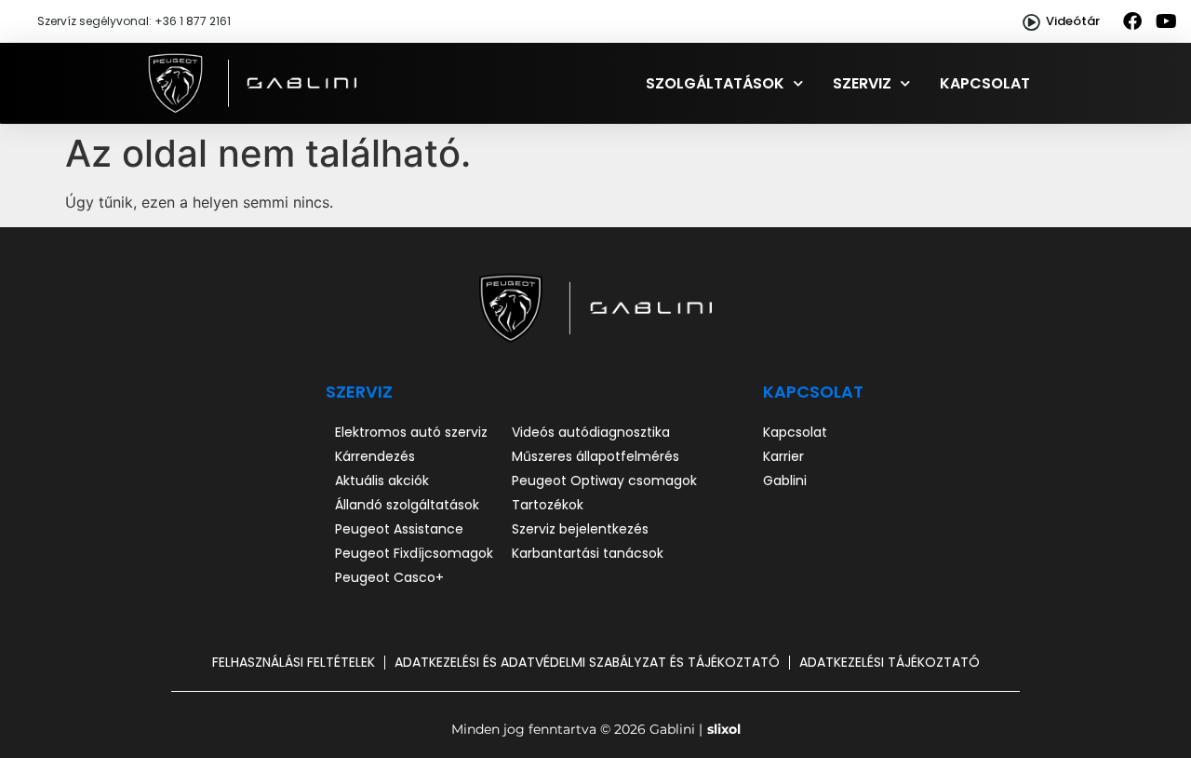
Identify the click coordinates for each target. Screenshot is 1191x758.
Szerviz (862, 83)
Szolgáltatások (715, 83)
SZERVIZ (359, 391)
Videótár (1073, 21)
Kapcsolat (985, 83)
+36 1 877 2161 (192, 21)
